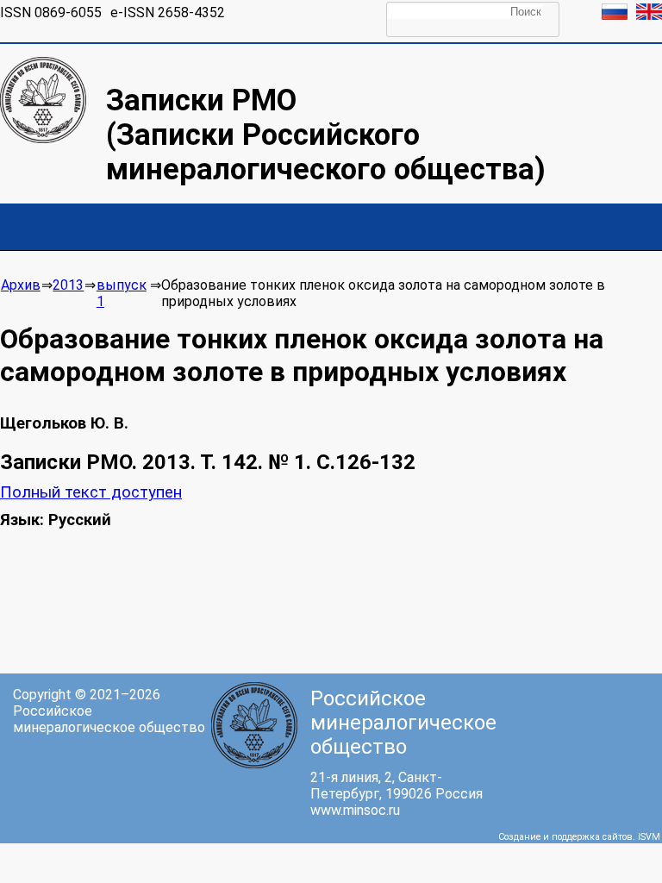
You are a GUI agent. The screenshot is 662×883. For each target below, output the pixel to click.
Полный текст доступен (91, 492)
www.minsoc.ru (355, 810)
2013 (68, 285)
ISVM (649, 836)
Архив (21, 285)
